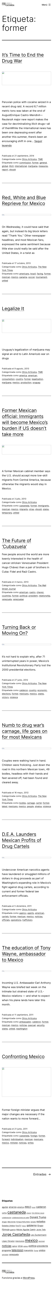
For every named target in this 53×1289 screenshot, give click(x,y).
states (46, 509)
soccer (31, 277)
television (17, 1250)
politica (32, 1246)
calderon (23, 690)
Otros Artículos (29, 159)
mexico (14, 277)
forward (6, 1139)
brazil (33, 273)
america (23, 375)
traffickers (27, 920)
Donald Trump (38, 1217)
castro (32, 592)
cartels (5, 916)
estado (33, 1222)
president (33, 595)
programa (6, 1250)
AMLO (28, 1206)
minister (14, 1142)
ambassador (25, 1021)
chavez (40, 592)
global (5, 166)
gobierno (32, 1225)
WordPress (29, 1277)
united (5, 280)
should (12, 169)
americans (24, 273)
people (30, 806)
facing (40, 273)
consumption (8, 379)
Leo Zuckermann (38, 1235)
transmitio (28, 1250)
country (19, 379)
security (40, 1025)
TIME (40, 159)
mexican (6, 277)
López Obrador (8, 1241)
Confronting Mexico (23, 1056)
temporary (7, 512)
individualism (17, 1139)
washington (21, 1028)
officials (6, 920)
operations (16, 920)
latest (4, 806)
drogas (4, 1222)
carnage (31, 803)
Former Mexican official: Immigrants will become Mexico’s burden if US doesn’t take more (25, 422)
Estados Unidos (8, 1225)
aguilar (5, 1207)
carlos (4, 1213)
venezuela (7, 599)
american (32, 375)
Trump (36, 1250)
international (21, 166)
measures (43, 166)
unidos (42, 1250)
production (26, 382)
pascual (32, 1025)
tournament (41, 277)
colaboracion (6, 1217)
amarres (13, 1207)
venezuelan (18, 599)
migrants (23, 509)
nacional (41, 1241)
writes (31, 1142)
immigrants (43, 505)
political (23, 595)
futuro (24, 1226)
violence (14, 697)
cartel (39, 803)
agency (22, 913)
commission (25, 162)
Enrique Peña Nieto (23, 1222)
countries (6, 595)
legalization (37, 379)
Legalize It (13, 308)
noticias (38, 916)
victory (5, 697)
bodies (22, 803)
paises (25, 1246)
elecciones (11, 1222)
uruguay (36, 382)
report (5, 169)
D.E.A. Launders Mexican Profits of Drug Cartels (21, 840)
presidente (42, 1246)
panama (23, 277)
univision (5, 1255)
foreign (33, 1135)
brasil (34, 1207)
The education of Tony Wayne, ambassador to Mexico (26, 954)
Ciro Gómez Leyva (38, 1213)
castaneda (24, 505)
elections (6, 693)
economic (42, 690)
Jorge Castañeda (16, 1234)
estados (41, 1221)
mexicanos (19, 1241)
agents (30, 913)
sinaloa (38, 806)
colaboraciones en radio (20, 1217)
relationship (44, 595)
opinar (14, 1246)
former (35, 162)
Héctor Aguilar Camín (26, 1229)
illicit (11, 166)
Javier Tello (41, 1230)
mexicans (24, 693)
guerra (13, 1230)
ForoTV (18, 1226)
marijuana (32, 166)
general (43, 162)
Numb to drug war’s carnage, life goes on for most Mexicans (24, 731)
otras (31, 509)
